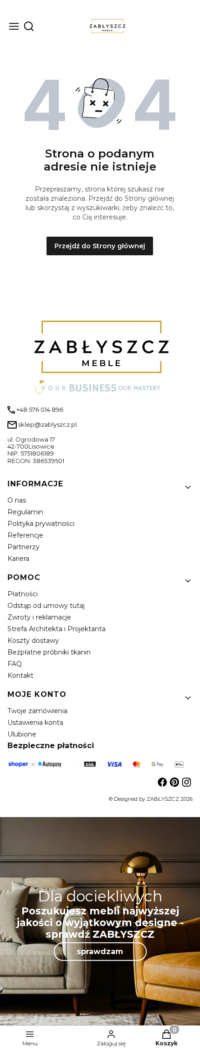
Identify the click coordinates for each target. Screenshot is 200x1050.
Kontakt (20, 675)
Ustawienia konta (35, 722)
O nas (16, 500)
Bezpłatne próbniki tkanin (49, 652)
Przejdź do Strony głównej (99, 246)
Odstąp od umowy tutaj (46, 605)
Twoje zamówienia (37, 711)
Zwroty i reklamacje (39, 617)
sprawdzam (100, 951)
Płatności (22, 594)
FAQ (14, 664)
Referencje (25, 535)
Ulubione (21, 734)
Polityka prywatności (40, 523)
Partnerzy (23, 547)
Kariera (18, 558)
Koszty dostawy (33, 640)
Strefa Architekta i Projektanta (56, 629)
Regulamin (25, 512)
